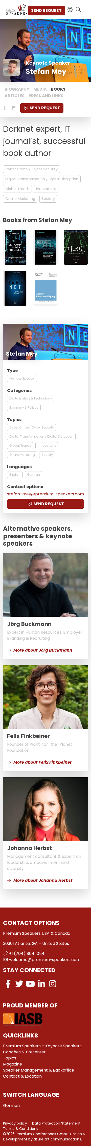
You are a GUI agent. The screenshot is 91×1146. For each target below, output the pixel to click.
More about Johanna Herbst (43, 880)
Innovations (46, 188)
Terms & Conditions (20, 1128)
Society (48, 198)
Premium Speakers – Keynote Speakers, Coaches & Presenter (42, 1049)
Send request (46, 10)
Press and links (46, 96)
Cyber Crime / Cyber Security (31, 169)
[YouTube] (30, 984)
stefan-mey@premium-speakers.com (45, 494)
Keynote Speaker (22, 378)
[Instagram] (53, 984)
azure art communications (57, 1139)
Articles (15, 96)
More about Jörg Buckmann (42, 650)
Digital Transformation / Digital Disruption (41, 178)
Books (58, 89)
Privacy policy (15, 1123)
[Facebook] (8, 984)
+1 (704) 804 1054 (26, 953)
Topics (9, 1058)
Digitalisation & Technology (30, 398)
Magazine (12, 1064)
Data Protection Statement (56, 1123)
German (33, 474)
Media (40, 89)
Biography (17, 89)
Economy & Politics (23, 407)
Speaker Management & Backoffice (38, 1070)
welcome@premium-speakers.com (44, 960)
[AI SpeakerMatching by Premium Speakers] (70, 9)
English (14, 474)
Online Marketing (20, 198)
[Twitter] (19, 984)
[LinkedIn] (41, 984)
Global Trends (17, 188)
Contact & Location (22, 1076)
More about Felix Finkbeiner (42, 762)
